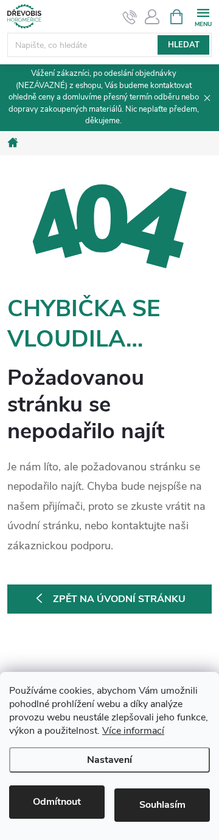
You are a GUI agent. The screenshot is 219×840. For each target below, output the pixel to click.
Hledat (184, 44)
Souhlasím (162, 804)
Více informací (133, 730)
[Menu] (203, 16)
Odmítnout (57, 801)
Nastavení (109, 760)
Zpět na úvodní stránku (119, 599)
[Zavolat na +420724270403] (129, 17)
